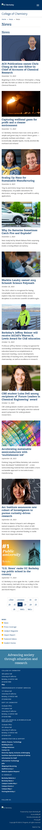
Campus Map (7, 789)
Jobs (3, 763)
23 (26, 604)
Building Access (7, 745)
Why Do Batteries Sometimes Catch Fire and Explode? (19, 231)
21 (15, 604)
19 (36, 600)
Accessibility (35, 814)
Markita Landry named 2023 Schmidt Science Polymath (19, 281)
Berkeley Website (9, 778)
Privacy (37, 820)
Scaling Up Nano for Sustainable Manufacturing (18, 179)
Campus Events (8, 786)
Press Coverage (10, 627)
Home (4, 19)
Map (3, 685)
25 (36, 604)
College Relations (8, 747)
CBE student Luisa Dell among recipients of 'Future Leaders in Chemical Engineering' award (21, 396)
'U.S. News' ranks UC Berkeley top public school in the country (20, 571)
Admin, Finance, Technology (11, 742)
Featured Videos (10, 639)
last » (30, 609)
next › (23, 609)
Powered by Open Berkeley (30, 812)
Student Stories (10, 643)
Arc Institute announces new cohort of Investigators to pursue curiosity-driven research (19, 511)
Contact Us (6, 750)
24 (31, 604)
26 (15, 609)
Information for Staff (9, 758)
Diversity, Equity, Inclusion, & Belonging (16, 753)
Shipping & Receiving (9, 766)
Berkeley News (8, 781)
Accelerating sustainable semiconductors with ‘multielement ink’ (16, 452)
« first (12, 599)
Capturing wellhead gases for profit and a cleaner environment (19, 122)
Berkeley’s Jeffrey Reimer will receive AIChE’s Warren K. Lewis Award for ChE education (21, 335)
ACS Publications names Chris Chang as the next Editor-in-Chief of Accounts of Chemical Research (20, 68)
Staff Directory (8, 769)
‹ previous (21, 599)
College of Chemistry (14, 14)
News (11, 19)
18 (31, 600)
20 (10, 604)
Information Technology (10, 761)
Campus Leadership (9, 783)
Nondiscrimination (33, 817)
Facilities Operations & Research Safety (16, 755)
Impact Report (9, 635)
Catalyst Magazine (11, 631)
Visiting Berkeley (8, 791)
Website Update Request (10, 771)
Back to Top (36, 827)
